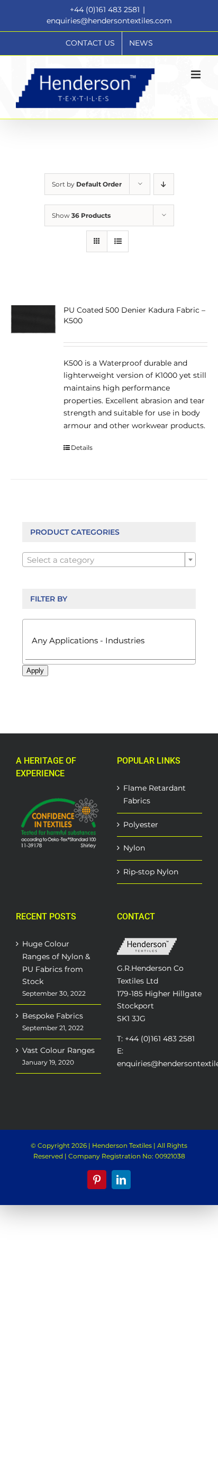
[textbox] (109, 560)
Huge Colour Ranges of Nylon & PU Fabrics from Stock (56, 962)
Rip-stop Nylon (150, 871)
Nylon (134, 848)
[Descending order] (163, 184)
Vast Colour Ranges (58, 1050)
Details (82, 447)
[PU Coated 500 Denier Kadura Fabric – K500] (33, 319)
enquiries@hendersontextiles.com (109, 20)
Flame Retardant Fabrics (154, 794)
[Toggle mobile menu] (196, 74)
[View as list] (117, 241)
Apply (35, 671)
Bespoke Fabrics (52, 1016)
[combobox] (109, 559)
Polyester (140, 824)
